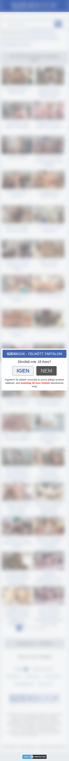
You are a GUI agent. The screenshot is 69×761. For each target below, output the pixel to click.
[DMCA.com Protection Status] (34, 756)
